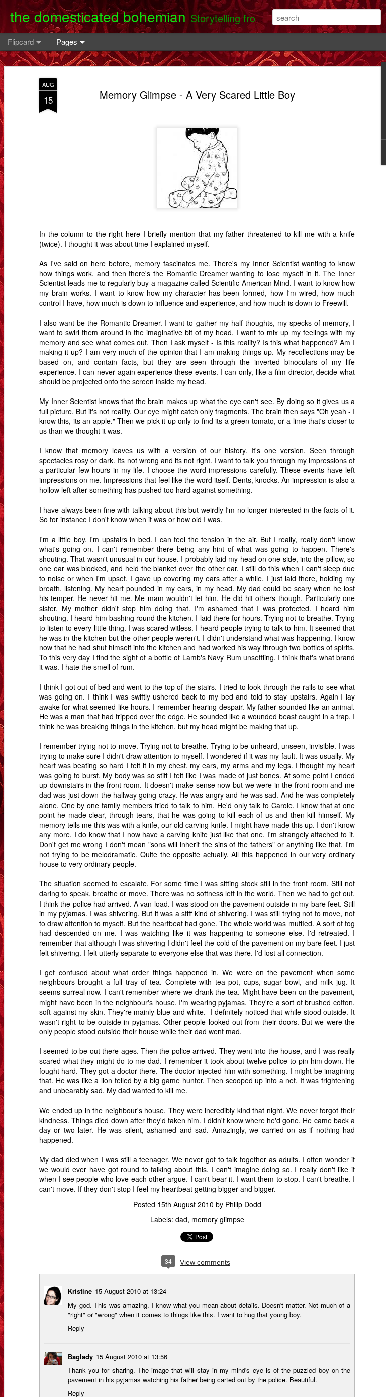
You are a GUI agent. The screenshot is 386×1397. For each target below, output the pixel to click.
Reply (76, 1328)
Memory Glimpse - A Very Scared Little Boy (197, 94)
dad (181, 1219)
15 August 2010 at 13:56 (131, 1356)
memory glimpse (217, 1219)
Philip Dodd (243, 1204)
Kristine (80, 1291)
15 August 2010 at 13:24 (130, 1291)
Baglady (80, 1356)
